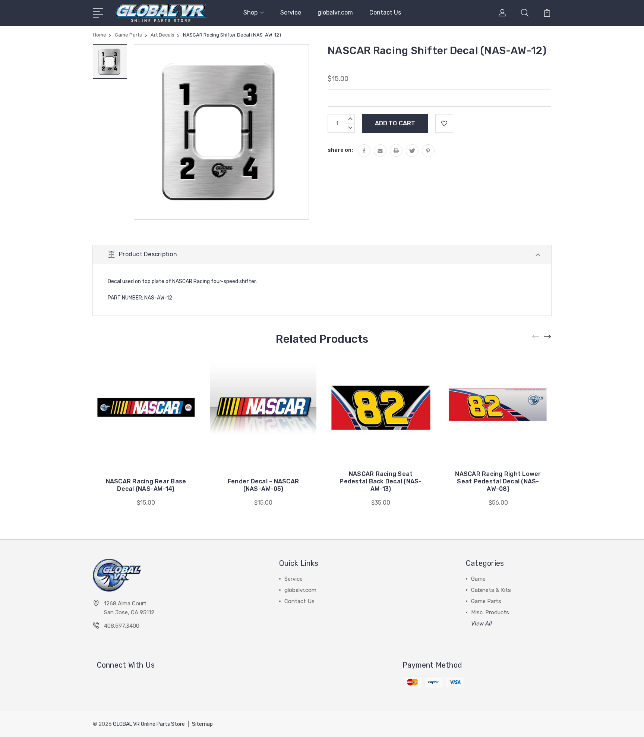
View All (481, 623)
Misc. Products (490, 612)
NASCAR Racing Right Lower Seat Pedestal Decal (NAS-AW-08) (498, 481)
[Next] (548, 337)
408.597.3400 (121, 625)
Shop (250, 12)
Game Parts (486, 601)
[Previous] (536, 337)
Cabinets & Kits (491, 590)
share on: (340, 150)
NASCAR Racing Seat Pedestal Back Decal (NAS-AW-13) (381, 481)
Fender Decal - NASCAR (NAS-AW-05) (263, 485)
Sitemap (202, 724)
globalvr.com (335, 12)
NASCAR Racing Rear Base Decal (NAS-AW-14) (146, 485)
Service (290, 12)
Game (478, 579)
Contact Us (385, 12)
